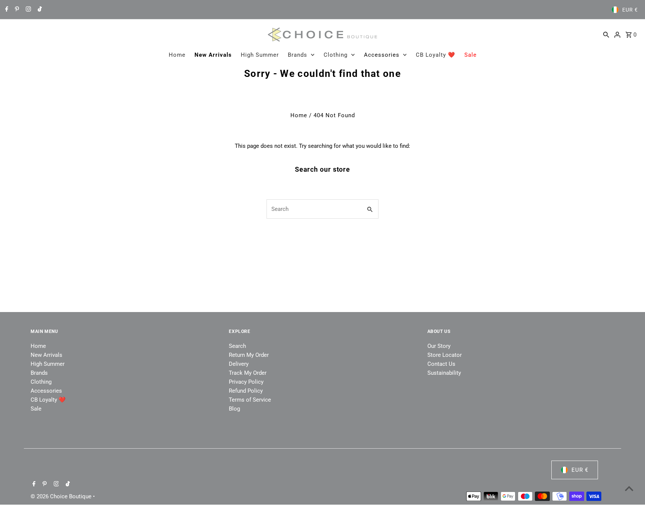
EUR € (630, 10)
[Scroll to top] (629, 488)
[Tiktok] (39, 9)
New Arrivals (213, 55)
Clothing (336, 55)
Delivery (239, 364)
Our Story (439, 346)
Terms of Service (250, 399)
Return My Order (249, 355)
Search (237, 346)
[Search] (606, 34)
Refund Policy (246, 390)
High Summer (260, 55)
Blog (234, 408)
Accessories (381, 55)
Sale (470, 55)
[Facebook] (5, 9)
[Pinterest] (16, 9)
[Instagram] (27, 9)
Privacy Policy (246, 381)
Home (177, 55)
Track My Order (248, 373)
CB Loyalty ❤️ (435, 55)
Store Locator (444, 355)
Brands (297, 55)
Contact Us (441, 364)
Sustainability (444, 373)
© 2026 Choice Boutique (62, 496)
